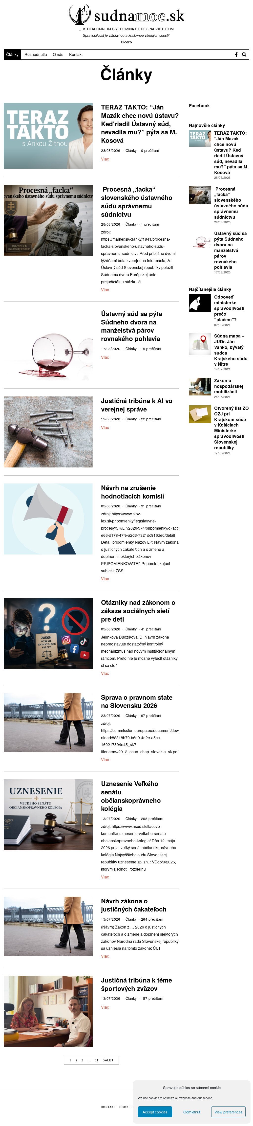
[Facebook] (236, 54)
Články (12, 54)
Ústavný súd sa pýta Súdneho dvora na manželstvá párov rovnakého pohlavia (131, 326)
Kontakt (76, 54)
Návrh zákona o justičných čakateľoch (134, 905)
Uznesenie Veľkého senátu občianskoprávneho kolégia (131, 796)
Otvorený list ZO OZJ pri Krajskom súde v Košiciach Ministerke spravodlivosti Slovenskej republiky (231, 427)
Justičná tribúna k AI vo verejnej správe (136, 404)
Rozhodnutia (35, 54)
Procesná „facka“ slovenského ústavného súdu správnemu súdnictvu (136, 201)
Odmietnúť (191, 1111)
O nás (58, 54)
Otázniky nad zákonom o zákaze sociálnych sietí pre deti (138, 611)
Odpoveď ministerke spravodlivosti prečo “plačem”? (229, 308)
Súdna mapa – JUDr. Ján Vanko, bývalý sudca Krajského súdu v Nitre (231, 350)
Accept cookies (155, 1111)
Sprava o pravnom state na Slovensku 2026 (136, 701)
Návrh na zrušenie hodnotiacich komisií (132, 491)
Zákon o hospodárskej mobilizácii (228, 386)
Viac (105, 159)
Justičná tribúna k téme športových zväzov (136, 984)
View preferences (228, 1111)
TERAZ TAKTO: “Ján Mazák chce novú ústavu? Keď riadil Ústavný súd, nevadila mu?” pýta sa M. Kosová (140, 123)
